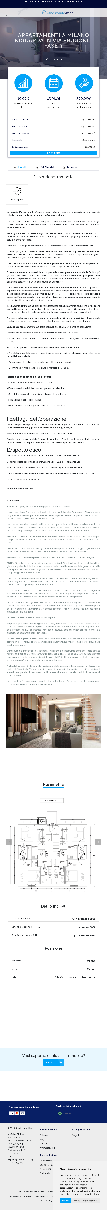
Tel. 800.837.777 (15, 1162)
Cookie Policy (46, 1165)
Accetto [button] (65, 1201)
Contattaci (51, 1062)
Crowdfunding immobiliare (34, 1191)
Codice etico (46, 1173)
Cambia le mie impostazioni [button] (85, 1201)
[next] (98, 729)
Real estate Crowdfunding (20, 1196)
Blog (42, 1139)
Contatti (43, 1143)
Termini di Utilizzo (48, 1169)
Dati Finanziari (47, 167)
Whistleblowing (47, 1148)
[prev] (9, 729)
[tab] (19, 167)
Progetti (75, 1135)
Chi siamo (44, 1135)
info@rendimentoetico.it (71, 1)
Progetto (22, 167)
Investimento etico (41, 1196)
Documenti (72, 167)
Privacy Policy (46, 1160)
